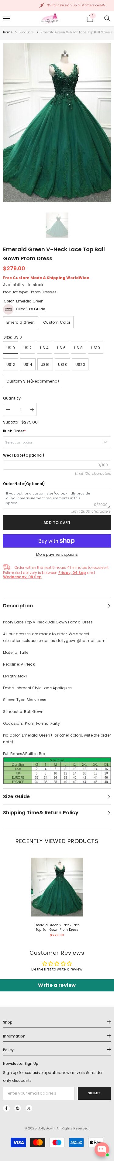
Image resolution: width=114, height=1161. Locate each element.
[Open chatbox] (102, 1149)
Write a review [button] (57, 985)
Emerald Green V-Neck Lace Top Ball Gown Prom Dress (57, 927)
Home (7, 32)
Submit (94, 1093)
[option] (57, 122)
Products (26, 32)
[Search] (107, 18)
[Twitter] (29, 1108)
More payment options (57, 554)
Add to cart (57, 522)
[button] (24, 309)
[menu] (6, 18)
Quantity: (12, 398)
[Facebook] (6, 1108)
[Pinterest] (17, 1108)
